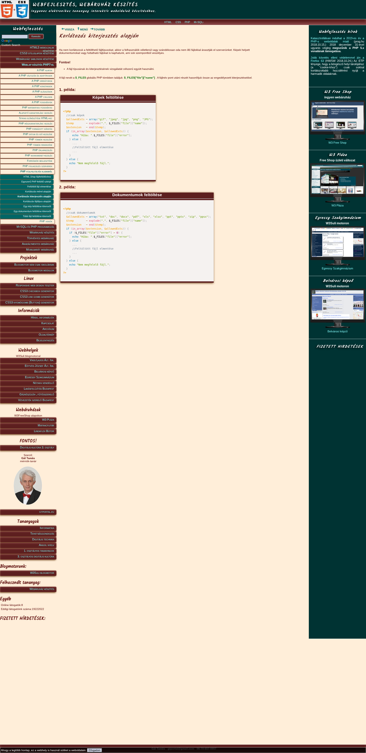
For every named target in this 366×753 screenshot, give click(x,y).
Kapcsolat (47, 323)
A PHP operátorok (42, 81)
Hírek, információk (42, 317)
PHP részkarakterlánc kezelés (35, 123)
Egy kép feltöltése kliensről (37, 206)
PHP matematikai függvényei (37, 107)
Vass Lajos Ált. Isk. (42, 360)
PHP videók (46, 221)
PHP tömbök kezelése (40, 139)
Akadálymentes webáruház (38, 243)
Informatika (47, 527)
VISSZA (69, 29)
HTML (168, 22)
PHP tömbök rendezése (39, 144)
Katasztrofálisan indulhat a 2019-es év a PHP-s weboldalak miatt (337, 40)
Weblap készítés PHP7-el (38, 64)
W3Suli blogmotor (42, 572)
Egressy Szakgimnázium (39, 377)
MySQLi (198, 22)
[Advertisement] (27, 680)
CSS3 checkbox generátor (37, 291)
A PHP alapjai (44, 70)
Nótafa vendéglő (43, 382)
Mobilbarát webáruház (40, 249)
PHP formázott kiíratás (39, 128)
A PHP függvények (42, 102)
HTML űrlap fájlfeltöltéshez (37, 176)
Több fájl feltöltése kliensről (37, 216)
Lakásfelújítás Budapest (39, 388)
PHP (187, 22)
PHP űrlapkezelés (42, 150)
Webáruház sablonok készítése (35, 58)
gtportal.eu (46, 511)
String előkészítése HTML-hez (35, 118)
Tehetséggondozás (42, 533)
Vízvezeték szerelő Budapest (36, 400)
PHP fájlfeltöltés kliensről (36, 171)
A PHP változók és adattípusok (35, 75)
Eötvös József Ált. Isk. (39, 365)
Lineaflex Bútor (44, 431)
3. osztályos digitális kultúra (36, 556)
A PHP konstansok (42, 86)
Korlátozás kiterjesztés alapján (34, 196)
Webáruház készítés (42, 232)
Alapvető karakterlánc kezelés (35, 112)
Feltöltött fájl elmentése (39, 186)
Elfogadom (94, 750)
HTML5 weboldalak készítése (42, 48)
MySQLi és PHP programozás (35, 226)
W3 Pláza (48, 419)
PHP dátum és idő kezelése (37, 134)
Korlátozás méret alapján (38, 191)
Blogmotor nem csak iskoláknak (34, 264)
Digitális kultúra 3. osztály (37, 447)
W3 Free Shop (337, 142)
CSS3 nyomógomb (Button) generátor (29, 302)
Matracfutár (46, 425)
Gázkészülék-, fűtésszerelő (36, 394)
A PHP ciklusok (43, 97)
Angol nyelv (46, 545)
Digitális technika (43, 539)
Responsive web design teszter (35, 285)
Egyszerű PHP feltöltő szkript (36, 181)
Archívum (48, 328)
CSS (178, 22)
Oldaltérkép (46, 334)
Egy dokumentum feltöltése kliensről (32, 211)
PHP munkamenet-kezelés (38, 155)
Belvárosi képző (44, 371)
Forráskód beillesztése (39, 160)
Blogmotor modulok (41, 270)
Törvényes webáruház (40, 238)
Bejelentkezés (45, 340)
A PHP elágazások (42, 91)
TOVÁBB (99, 29)
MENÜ (84, 29)
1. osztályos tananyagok (39, 550)
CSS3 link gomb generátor (37, 296)
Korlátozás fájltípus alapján (37, 201)
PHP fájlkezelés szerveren (37, 166)
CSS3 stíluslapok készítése (37, 53)
